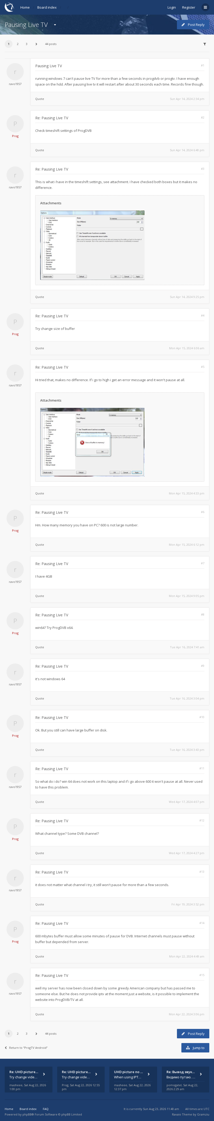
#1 (202, 65)
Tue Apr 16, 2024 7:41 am (187, 647)
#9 (202, 666)
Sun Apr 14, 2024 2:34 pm (187, 99)
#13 (201, 872)
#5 (202, 367)
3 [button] (26, 44)
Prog (15, 136)
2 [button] (18, 44)
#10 (201, 717)
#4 (202, 315)
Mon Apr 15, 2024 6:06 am (186, 348)
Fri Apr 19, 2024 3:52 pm (187, 904)
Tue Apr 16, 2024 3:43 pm (187, 750)
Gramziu (203, 1114)
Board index (47, 7)
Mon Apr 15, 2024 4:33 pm (186, 493)
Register (188, 7)
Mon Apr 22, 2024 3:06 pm (186, 1014)
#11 (201, 768)
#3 (202, 169)
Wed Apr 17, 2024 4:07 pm (186, 802)
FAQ (46, 1109)
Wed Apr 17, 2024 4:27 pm (186, 853)
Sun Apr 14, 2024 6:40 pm (187, 150)
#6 (202, 512)
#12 (201, 820)
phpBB (27, 1114)
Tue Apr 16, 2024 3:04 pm (187, 698)
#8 (202, 614)
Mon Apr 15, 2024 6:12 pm (186, 545)
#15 (201, 975)
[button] (36, 44)
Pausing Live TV (26, 24)
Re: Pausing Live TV (51, 117)
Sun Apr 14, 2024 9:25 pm (187, 297)
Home (25, 7)
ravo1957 (15, 84)
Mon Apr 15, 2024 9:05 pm (186, 596)
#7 (202, 563)
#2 (202, 117)
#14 (201, 923)
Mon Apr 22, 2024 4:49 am (186, 956)
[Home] (9, 7)
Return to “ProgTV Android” (28, 1048)
